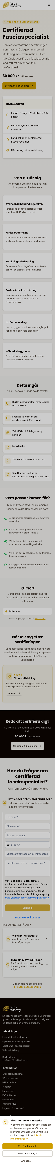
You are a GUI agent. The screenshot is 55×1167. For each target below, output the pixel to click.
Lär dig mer (8, 1091)
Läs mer (12, 693)
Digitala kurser (9, 1057)
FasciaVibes (40, 618)
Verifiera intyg (9, 1104)
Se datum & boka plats (17, 85)
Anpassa (26, 1160)
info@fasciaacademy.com (27, 986)
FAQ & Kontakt (9, 1095)
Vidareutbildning (10, 1050)
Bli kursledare (9, 1082)
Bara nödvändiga (27, 1153)
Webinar (6, 1086)
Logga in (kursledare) (13, 1108)
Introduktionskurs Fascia (14, 1037)
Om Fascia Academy (12, 1073)
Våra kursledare (10, 1078)
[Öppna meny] (49, 5)
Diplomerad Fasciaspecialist (16, 1041)
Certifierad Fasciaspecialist (15, 1046)
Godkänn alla (30, 1146)
